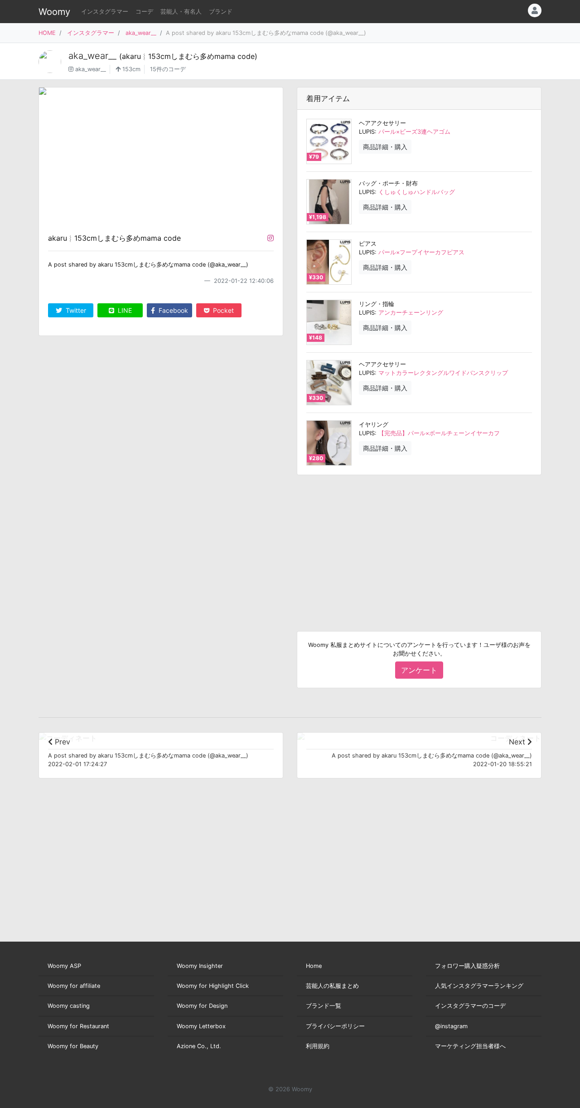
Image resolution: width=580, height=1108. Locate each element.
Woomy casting (69, 1005)
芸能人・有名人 (181, 11)
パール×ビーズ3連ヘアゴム (414, 131)
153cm (130, 69)
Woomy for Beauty (73, 1046)
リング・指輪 (376, 304)
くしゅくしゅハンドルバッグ (416, 192)
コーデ (144, 11)
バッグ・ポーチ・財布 (388, 183)
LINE (124, 310)
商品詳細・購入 (385, 147)
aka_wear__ (141, 32)
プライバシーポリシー (335, 1026)
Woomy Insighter (200, 965)
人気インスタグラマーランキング (479, 985)
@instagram (451, 1026)
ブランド (220, 11)
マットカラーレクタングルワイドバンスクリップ (443, 372)
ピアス (368, 243)
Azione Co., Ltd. (199, 1046)
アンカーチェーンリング (410, 312)
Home (314, 965)
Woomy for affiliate (74, 985)
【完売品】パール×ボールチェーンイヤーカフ (439, 433)
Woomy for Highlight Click (213, 985)
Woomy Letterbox (201, 1026)
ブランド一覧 (323, 1005)
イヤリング (373, 424)
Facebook (172, 310)
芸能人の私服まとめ (332, 985)
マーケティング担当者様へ (470, 1046)
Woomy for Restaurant (78, 1026)
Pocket (222, 310)
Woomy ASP (64, 965)
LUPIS (367, 131)
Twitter (75, 310)
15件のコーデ (168, 69)
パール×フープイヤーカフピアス (421, 252)
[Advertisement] (419, 545)
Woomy (54, 11)
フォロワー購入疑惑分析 (467, 965)
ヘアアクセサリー (382, 123)
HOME (47, 32)
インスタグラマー (104, 11)
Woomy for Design (202, 1005)
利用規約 (317, 1046)
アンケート (419, 670)
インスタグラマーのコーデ (470, 1005)
